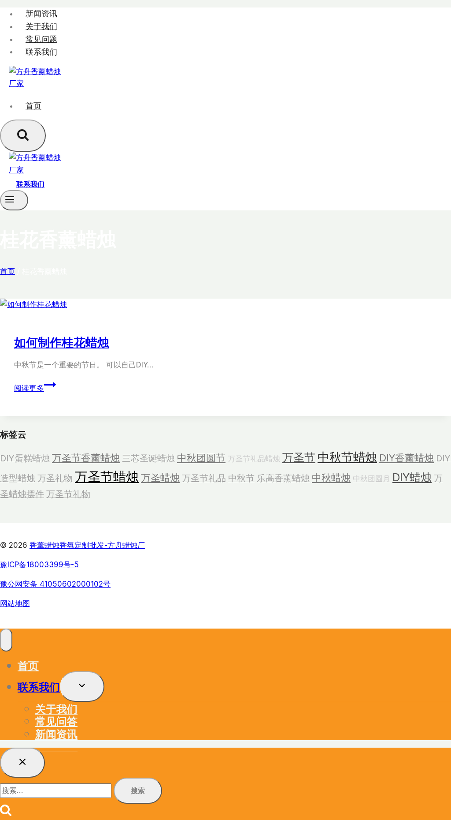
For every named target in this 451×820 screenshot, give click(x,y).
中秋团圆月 (371, 478)
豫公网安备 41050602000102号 (55, 584)
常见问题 (41, 39)
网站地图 (15, 603)
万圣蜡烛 (160, 477)
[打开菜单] (14, 200)
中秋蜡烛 (331, 477)
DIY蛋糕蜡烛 (25, 458)
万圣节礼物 (68, 494)
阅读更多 (32, 388)
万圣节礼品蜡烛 (254, 458)
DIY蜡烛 (412, 477)
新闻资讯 (41, 13)
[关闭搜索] (22, 763)
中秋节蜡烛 (347, 457)
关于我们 (41, 26)
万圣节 (298, 457)
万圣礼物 (55, 478)
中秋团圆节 (201, 458)
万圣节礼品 (204, 478)
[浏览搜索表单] (23, 136)
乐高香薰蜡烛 (283, 478)
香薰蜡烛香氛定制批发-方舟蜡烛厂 (87, 545)
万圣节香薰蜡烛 (86, 458)
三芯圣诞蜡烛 (148, 458)
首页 (33, 105)
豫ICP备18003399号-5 (39, 564)
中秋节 (241, 478)
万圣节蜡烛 (107, 476)
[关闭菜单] (6, 640)
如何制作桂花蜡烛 (61, 342)
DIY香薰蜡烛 (406, 458)
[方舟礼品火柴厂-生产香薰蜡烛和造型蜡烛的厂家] (35, 83)
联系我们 (41, 51)
